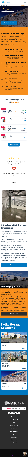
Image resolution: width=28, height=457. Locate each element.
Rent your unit (14, 144)
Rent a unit (24, 5)
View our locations (9, 23)
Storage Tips (14, 437)
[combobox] (14, 408)
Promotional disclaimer (14, 453)
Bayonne (15, 102)
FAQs (14, 434)
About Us (14, 422)
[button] (12, 182)
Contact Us (14, 428)
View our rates (14, 265)
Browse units (14, 314)
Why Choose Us (14, 425)
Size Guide (14, 440)
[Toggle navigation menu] (25, 2)
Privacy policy (14, 450)
